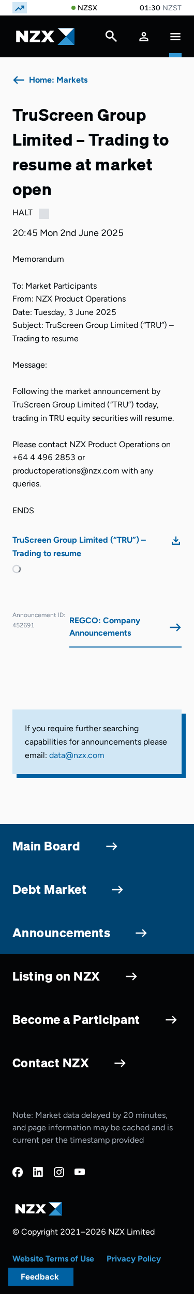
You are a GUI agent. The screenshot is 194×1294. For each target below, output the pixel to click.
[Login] (144, 36)
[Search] (111, 39)
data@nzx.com (77, 755)
